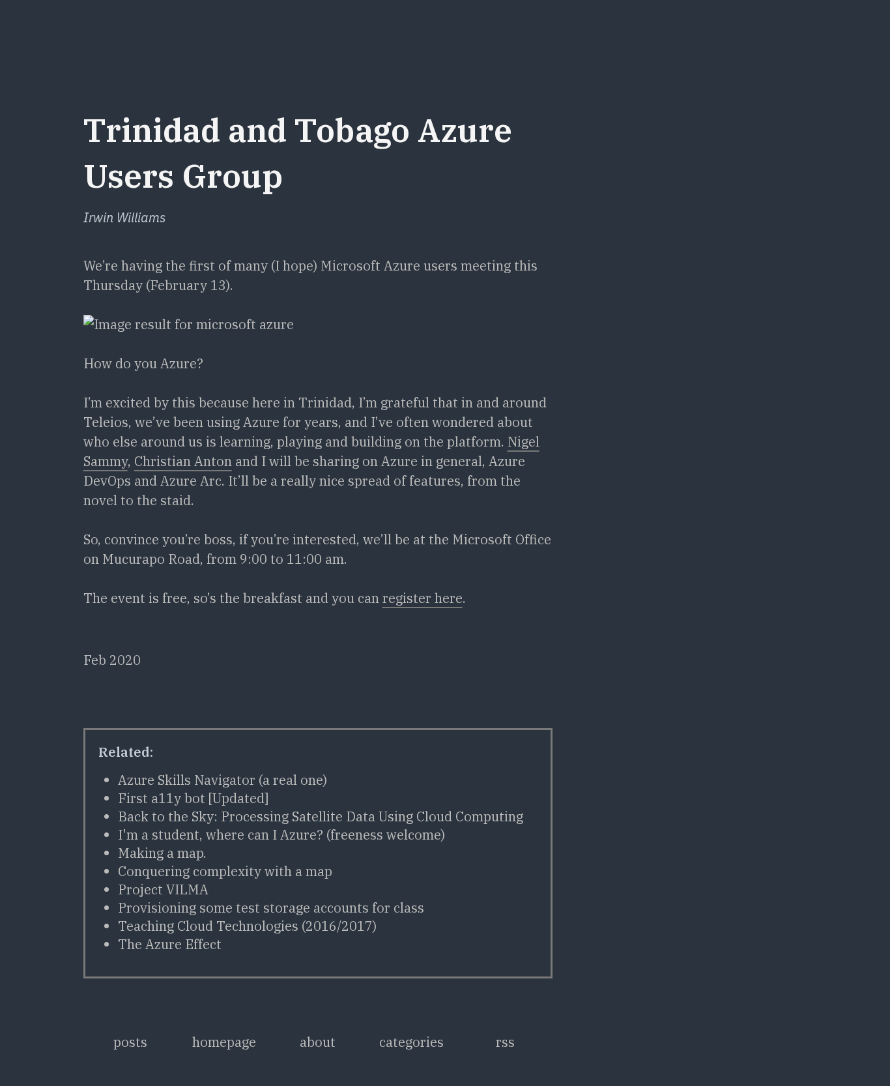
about (318, 1042)
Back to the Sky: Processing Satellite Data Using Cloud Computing (320, 816)
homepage (224, 1042)
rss (505, 1042)
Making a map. (162, 853)
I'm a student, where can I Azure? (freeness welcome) (281, 835)
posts (130, 1042)
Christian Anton (183, 461)
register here (422, 598)
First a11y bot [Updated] (193, 798)
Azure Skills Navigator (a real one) (222, 780)
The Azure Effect (170, 944)
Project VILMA (163, 889)
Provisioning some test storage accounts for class (271, 908)
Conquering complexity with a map (225, 871)
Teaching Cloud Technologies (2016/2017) (247, 926)
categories (411, 1042)
